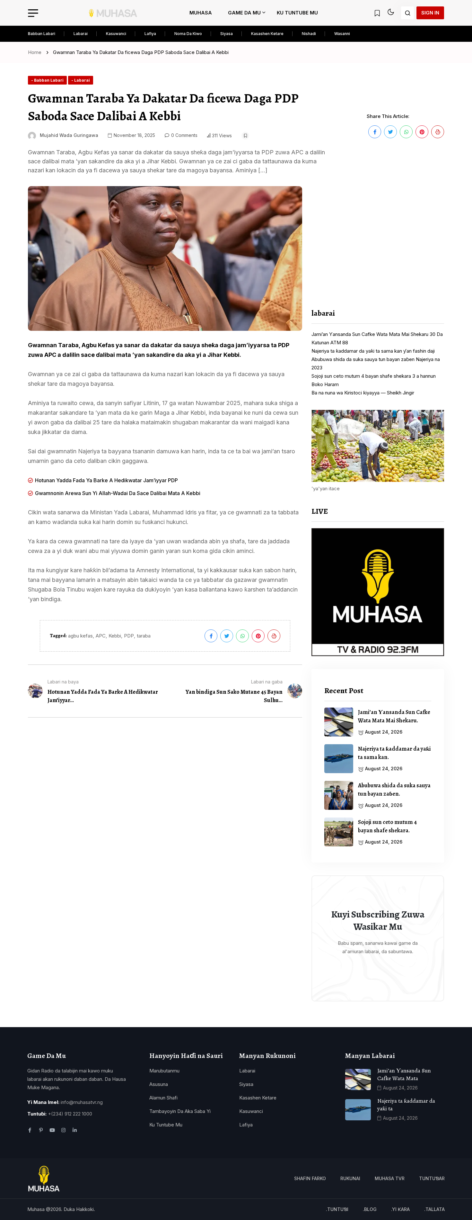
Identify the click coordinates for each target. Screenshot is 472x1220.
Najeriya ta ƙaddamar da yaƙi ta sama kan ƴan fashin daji (373, 351)
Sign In (430, 13)
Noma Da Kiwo (188, 33)
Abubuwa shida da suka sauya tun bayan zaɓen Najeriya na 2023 (375, 363)
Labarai (81, 33)
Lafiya (150, 33)
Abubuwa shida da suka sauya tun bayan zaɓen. (394, 790)
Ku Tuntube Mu (297, 13)
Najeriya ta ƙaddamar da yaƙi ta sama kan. (394, 753)
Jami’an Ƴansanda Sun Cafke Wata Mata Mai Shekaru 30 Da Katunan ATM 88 (377, 338)
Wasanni (342, 33)
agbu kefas (80, 636)
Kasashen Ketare (267, 33)
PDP (129, 636)
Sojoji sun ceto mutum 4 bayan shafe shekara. (387, 826)
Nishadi (309, 33)
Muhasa (200, 13)
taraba (144, 636)
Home (36, 52)
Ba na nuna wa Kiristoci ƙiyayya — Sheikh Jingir (362, 393)
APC (101, 636)
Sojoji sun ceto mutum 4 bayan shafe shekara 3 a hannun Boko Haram (373, 380)
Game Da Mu (244, 13)
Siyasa (226, 33)
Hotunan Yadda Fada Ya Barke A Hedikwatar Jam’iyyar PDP (106, 480)
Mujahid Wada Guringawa (69, 135)
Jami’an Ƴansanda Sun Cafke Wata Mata (404, 1074)
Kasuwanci (116, 33)
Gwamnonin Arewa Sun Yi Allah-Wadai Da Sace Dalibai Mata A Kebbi (117, 493)
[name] (113, 12)
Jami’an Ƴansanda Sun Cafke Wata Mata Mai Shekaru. (394, 716)
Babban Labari (41, 33)
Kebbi (115, 636)
